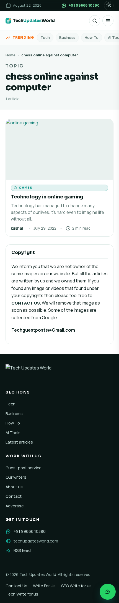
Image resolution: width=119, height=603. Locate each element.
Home (10, 55)
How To (92, 37)
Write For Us (44, 585)
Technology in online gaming (47, 196)
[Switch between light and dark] (108, 5)
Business (67, 37)
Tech (45, 37)
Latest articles (19, 442)
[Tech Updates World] (30, 20)
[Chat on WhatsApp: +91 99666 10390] (108, 592)
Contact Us (16, 585)
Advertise (15, 505)
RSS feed (22, 550)
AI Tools (13, 432)
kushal (17, 228)
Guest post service (24, 467)
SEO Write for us (76, 585)
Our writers (16, 477)
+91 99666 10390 (30, 531)
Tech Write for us (22, 594)
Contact (14, 496)
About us (14, 486)
